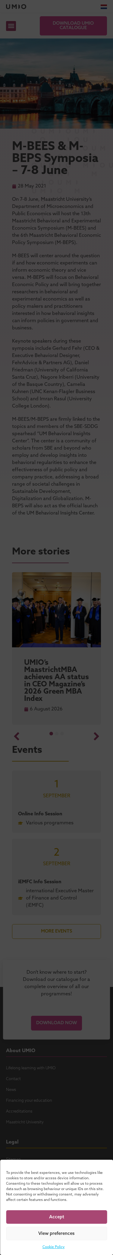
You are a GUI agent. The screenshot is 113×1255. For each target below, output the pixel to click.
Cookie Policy (53, 1247)
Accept (56, 1217)
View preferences (56, 1233)
